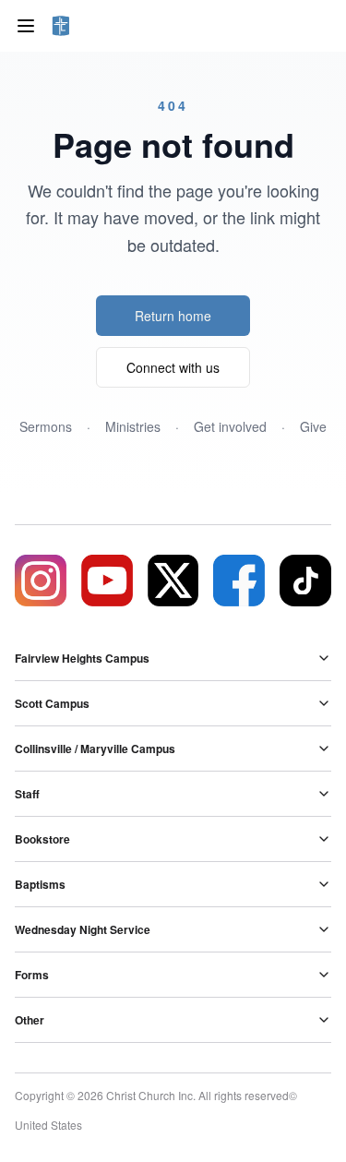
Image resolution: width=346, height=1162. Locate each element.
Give (313, 426)
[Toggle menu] (25, 25)
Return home (173, 315)
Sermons (45, 426)
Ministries (133, 426)
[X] (173, 580)
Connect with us (173, 367)
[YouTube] (107, 580)
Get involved (230, 426)
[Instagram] (40, 580)
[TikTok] (305, 580)
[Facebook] (239, 580)
